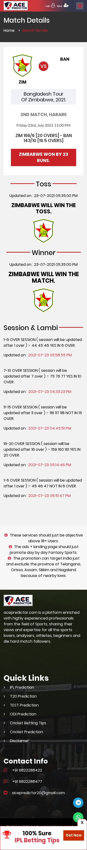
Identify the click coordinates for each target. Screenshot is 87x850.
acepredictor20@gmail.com (38, 793)
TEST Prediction (24, 705)
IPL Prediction (22, 687)
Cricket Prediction (26, 732)
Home (9, 30)
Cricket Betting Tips (28, 723)
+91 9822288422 (27, 770)
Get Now (74, 835)
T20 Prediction (23, 696)
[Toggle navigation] (79, 5)
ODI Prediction (23, 714)
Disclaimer (19, 741)
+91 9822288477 (27, 781)
